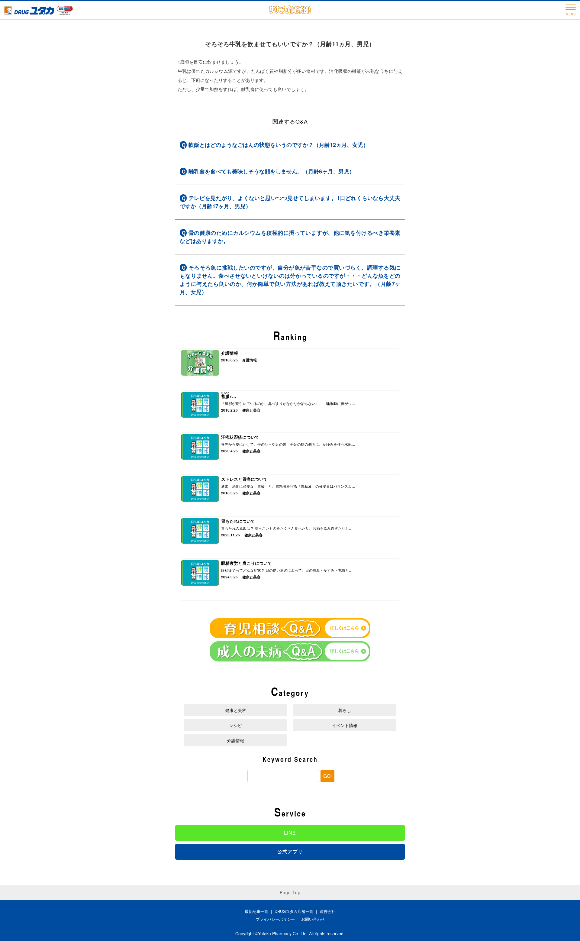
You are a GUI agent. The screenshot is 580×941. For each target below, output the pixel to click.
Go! (327, 775)
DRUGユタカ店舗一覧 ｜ (297, 911)
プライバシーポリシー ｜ (278, 919)
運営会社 (327, 911)
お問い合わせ (313, 919)
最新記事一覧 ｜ (260, 911)
